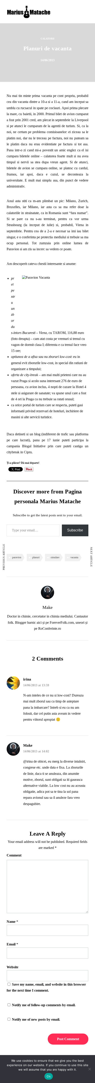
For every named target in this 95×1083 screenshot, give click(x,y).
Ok (49, 1076)
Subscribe (75, 530)
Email (11, 944)
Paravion (13, 249)
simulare (55, 557)
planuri (36, 557)
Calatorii (47, 38)
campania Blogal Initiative (26, 446)
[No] (89, 1069)
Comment (14, 855)
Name (11, 921)
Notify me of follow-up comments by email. (44, 1005)
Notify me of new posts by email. (36, 1019)
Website (12, 967)
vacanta (74, 557)
